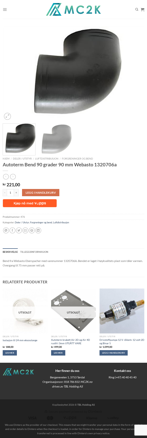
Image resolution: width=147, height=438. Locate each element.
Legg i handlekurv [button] (113, 353)
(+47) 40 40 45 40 (125, 377)
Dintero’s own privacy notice (93, 433)
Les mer (9, 353)
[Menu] (5, 9)
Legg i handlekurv (41, 192)
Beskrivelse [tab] (10, 251)
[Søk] (136, 9)
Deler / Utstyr (22, 158)
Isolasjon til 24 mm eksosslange (20, 340)
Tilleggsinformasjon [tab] (34, 251)
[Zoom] (7, 116)
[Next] (137, 73)
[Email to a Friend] (25, 230)
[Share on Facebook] (12, 230)
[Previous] (10, 73)
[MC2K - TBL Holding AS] (73, 9)
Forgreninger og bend (77, 158)
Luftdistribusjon (46, 158)
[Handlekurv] (142, 9)
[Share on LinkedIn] (38, 230)
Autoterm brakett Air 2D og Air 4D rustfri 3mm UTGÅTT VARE (70, 341)
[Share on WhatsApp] (6, 230)
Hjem (6, 158)
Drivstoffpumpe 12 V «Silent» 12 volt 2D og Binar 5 (121, 341)
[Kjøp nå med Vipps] (30, 203)
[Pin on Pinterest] (32, 230)
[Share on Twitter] (19, 230)
